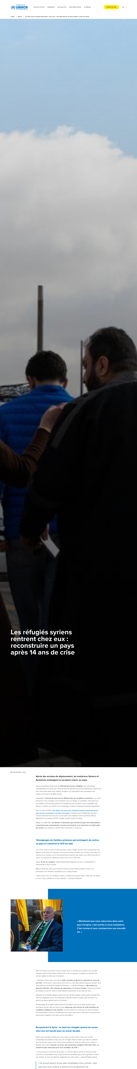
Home (13, 16)
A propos (87, 7)
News (20, 16)
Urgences (51, 7)
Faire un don (111, 7)
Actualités (62, 7)
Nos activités (39, 7)
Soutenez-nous (75, 7)
